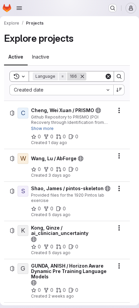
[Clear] (108, 76)
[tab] (16, 56)
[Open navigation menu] (19, 8)
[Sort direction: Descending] (119, 89)
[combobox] (61, 89)
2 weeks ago (61, 296)
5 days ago (59, 214)
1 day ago (57, 142)
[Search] (119, 76)
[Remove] (82, 76)
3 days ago (59, 175)
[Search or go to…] (113, 8)
